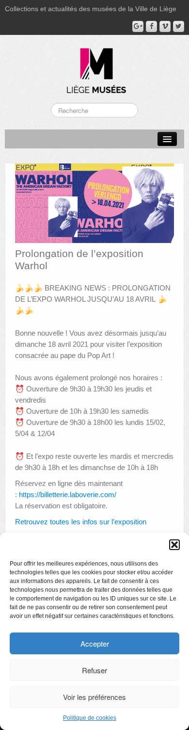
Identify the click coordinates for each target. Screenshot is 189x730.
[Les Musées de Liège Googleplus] (137, 26)
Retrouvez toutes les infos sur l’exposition (80, 522)
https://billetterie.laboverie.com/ (67, 494)
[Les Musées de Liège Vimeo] (165, 26)
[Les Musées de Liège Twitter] (178, 26)
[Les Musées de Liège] (94, 67)
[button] (174, 545)
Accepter (94, 643)
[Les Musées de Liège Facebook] (151, 26)
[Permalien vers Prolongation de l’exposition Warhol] (94, 203)
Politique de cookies (89, 717)
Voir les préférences (94, 697)
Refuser (94, 670)
